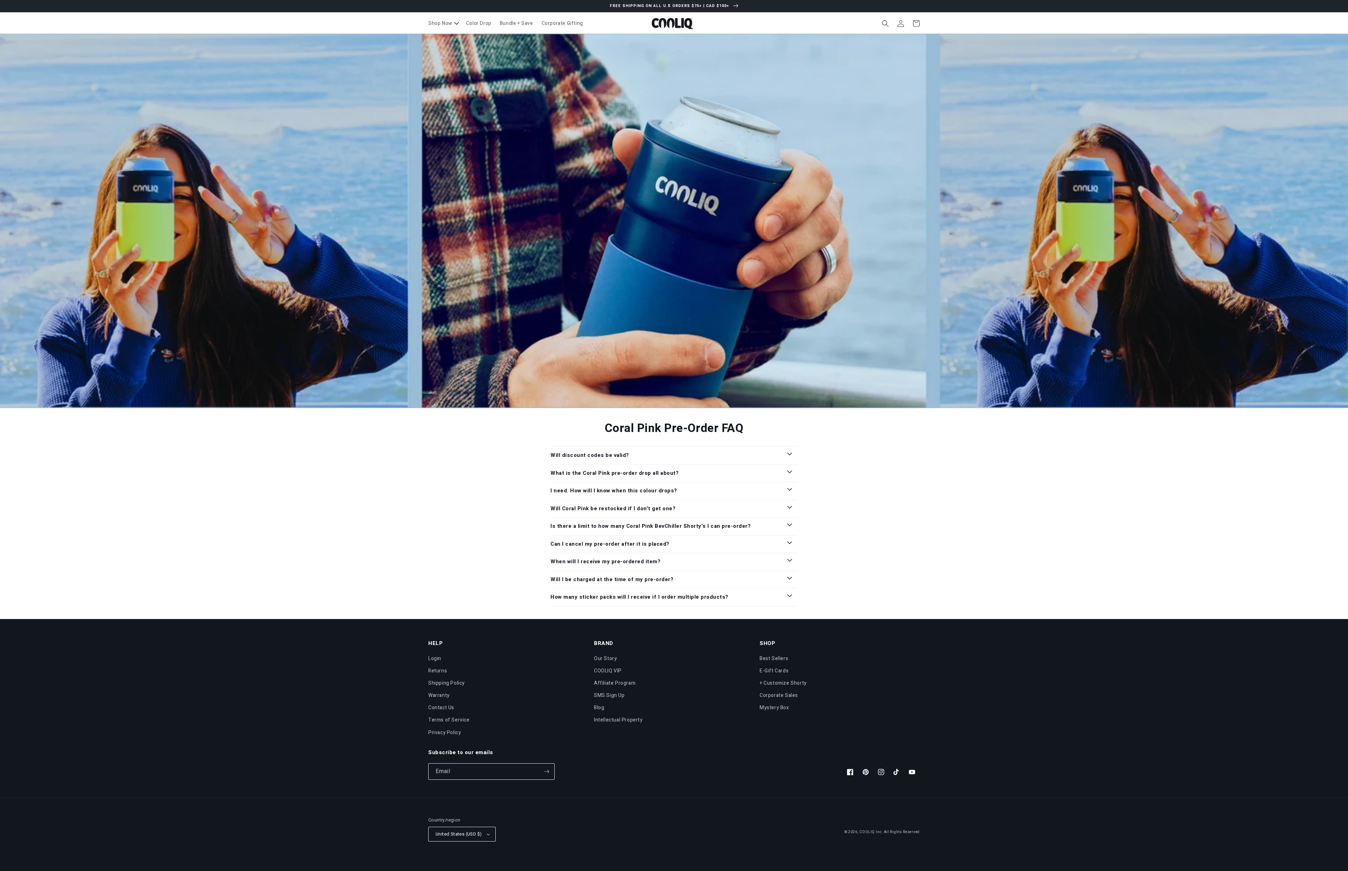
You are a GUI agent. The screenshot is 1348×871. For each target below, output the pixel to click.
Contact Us (441, 707)
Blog (599, 707)
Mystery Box (774, 707)
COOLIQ (866, 832)
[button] (443, 23)
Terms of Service (449, 720)
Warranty (439, 695)
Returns (437, 670)
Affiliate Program (614, 683)
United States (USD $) (459, 834)
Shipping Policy (446, 683)
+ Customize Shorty (783, 683)
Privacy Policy (444, 732)
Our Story (605, 658)
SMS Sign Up (609, 695)
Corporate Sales (779, 695)
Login (434, 658)
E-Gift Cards (774, 670)
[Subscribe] (546, 771)
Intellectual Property (618, 720)
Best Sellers (774, 658)
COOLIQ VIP (608, 670)
